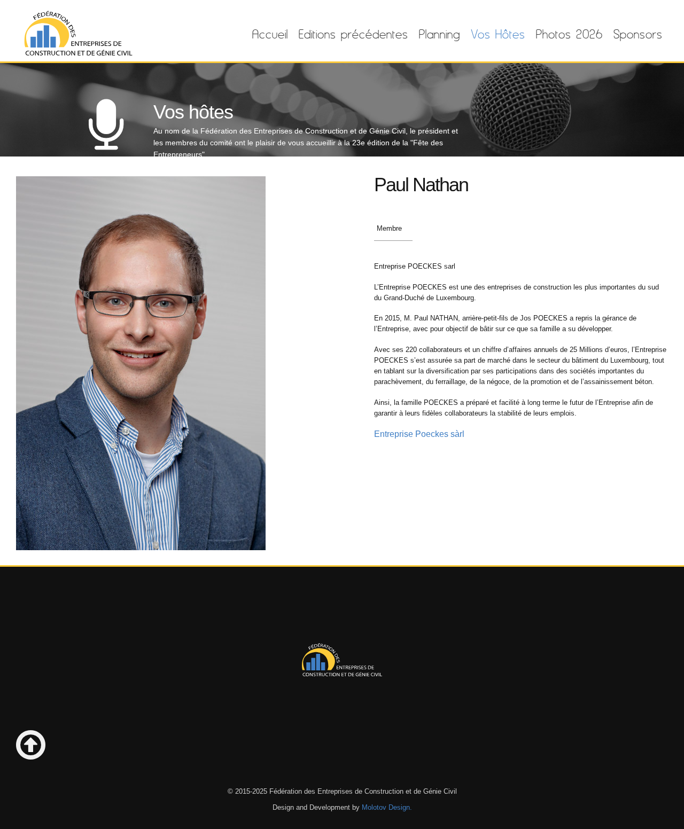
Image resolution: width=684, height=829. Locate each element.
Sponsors (638, 34)
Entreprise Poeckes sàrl (419, 434)
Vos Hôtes (498, 34)
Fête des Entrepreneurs (77, 33)
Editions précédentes (353, 34)
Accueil (270, 34)
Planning (439, 34)
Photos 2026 (569, 34)
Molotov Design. (387, 807)
